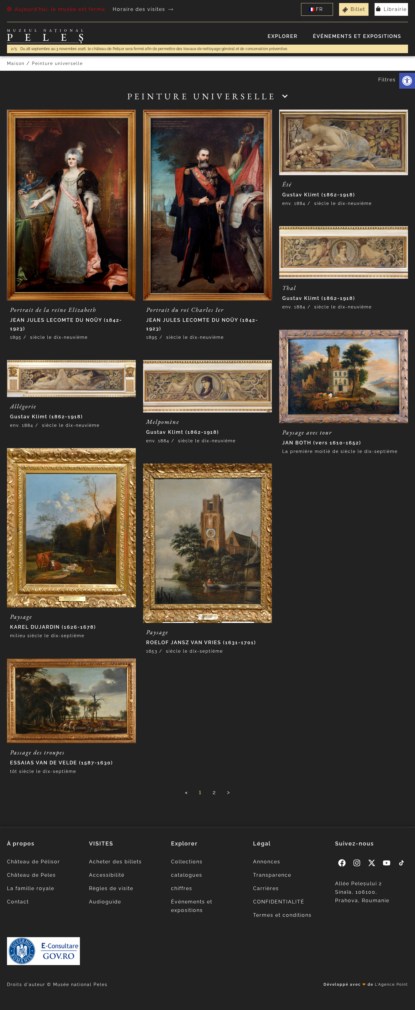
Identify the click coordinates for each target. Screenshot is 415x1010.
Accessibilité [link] (107, 875)
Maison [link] (16, 63)
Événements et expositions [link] (357, 36)
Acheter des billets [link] (115, 862)
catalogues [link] (186, 875)
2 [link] (214, 792)
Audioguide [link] (105, 902)
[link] (407, 81)
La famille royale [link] (30, 888)
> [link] (228, 792)
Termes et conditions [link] (282, 915)
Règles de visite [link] (111, 888)
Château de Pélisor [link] (33, 862)
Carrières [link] (266, 888)
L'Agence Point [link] (391, 984)
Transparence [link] (272, 875)
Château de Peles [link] (31, 875)
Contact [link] (18, 902)
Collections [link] (187, 862)
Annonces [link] (266, 862)
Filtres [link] (387, 80)
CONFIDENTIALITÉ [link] (278, 902)
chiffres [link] (181, 888)
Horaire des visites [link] (139, 9)
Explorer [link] (283, 36)
